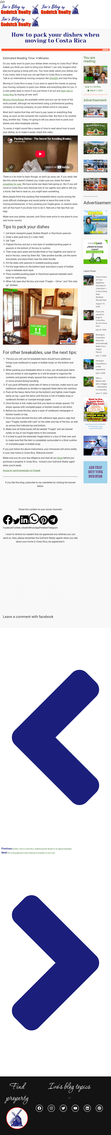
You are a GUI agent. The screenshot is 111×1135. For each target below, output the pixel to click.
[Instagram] (51, 1108)
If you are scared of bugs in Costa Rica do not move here (101, 318)
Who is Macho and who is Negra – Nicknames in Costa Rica (101, 384)
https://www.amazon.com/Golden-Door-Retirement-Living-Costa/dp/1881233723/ (95, 426)
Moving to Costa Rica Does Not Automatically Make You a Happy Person (102, 343)
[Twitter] (63, 1108)
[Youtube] (75, 1108)
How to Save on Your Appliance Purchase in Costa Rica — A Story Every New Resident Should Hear (101, 288)
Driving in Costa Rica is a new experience (101, 365)
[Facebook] (39, 1108)
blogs (60, 458)
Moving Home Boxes (13, 99)
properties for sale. (12, 184)
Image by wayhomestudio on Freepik (21, 470)
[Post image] (89, 280)
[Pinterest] (99, 1108)
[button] (8, 522)
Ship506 (53, 78)
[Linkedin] (87, 1108)
